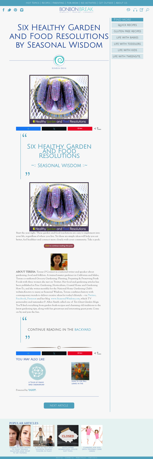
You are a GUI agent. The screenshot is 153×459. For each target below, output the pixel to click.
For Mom (72, 3)
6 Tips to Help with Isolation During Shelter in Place (44, 449)
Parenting (58, 3)
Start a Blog (92, 458)
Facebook (4, 10)
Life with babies (127, 37)
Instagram (22, 10)
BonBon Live (135, 10)
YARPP (32, 390)
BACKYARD (82, 329)
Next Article (59, 405)
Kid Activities (88, 3)
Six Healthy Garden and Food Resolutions (59, 151)
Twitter (9, 10)
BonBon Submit (141, 10)
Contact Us (69, 458)
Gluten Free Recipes (127, 31)
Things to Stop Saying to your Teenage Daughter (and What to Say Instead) (20, 450)
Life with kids (127, 50)
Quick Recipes (127, 25)
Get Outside (106, 3)
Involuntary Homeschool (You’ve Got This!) (67, 449)
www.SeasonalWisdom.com (65, 298)
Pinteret (15, 10)
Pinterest (31, 298)
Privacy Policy (81, 458)
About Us (121, 3)
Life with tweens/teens (128, 56)
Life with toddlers (127, 44)
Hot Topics (32, 3)
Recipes (46, 3)
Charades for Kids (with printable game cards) (92, 449)
